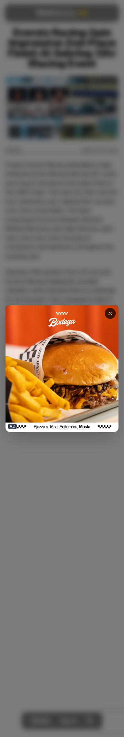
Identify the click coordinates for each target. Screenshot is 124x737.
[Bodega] (62, 368)
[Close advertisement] (110, 313)
